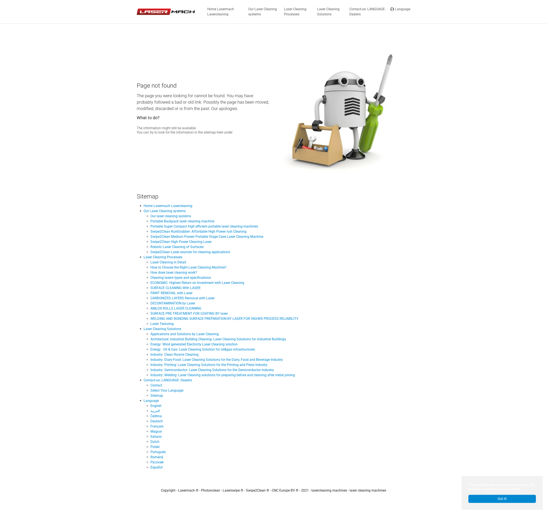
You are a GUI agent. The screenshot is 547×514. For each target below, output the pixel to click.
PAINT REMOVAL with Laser (171, 293)
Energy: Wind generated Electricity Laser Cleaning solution (194, 344)
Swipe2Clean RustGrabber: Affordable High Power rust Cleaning (198, 231)
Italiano (156, 437)
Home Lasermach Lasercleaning (168, 206)
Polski (155, 447)
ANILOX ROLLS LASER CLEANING (175, 308)
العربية (155, 411)
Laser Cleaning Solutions (162, 329)
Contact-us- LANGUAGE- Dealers (168, 380)
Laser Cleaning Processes (163, 257)
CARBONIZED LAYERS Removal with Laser (182, 298)
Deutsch (156, 421)
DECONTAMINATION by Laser (172, 303)
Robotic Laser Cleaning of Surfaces (177, 247)
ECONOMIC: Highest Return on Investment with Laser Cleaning (197, 283)
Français (156, 426)
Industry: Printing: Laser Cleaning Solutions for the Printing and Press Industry (209, 365)
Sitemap (156, 396)
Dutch (154, 442)
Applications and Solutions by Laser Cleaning (184, 334)
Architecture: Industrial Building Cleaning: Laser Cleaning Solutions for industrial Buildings (218, 339)
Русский (156, 462)
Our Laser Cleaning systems (165, 211)
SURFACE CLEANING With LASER (175, 288)
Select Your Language (166, 390)
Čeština (156, 416)
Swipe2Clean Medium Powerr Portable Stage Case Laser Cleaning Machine (206, 237)
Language (151, 401)
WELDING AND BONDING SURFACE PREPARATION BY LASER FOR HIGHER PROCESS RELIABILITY (224, 319)
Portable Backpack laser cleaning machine (182, 221)
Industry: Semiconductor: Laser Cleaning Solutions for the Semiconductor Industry (212, 370)
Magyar (156, 431)
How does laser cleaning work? (173, 272)
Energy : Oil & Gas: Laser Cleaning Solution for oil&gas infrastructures (202, 349)
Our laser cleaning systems (170, 216)
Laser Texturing (162, 324)
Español (156, 467)
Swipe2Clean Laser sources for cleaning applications (190, 252)
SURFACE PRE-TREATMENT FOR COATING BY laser (189, 313)
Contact (156, 385)
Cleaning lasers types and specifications (180, 278)
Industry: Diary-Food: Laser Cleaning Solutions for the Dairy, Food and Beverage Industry (216, 360)
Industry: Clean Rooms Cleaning (174, 354)
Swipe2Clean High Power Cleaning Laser (181, 242)
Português (158, 452)
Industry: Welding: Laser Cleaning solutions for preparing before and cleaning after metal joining (222, 375)
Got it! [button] (502, 499)
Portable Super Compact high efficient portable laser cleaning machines (204, 226)
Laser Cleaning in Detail (168, 262)
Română (156, 457)
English (156, 406)
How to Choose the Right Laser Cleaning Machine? (188, 267)
